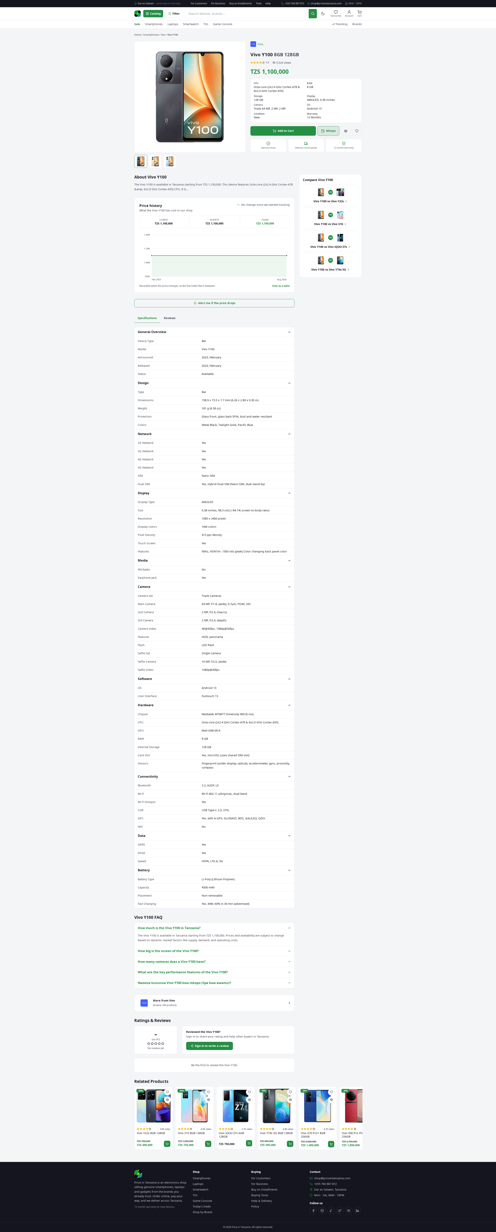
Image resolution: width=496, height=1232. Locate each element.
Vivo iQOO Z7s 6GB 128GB (231, 1134)
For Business (218, 3)
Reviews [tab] (169, 318)
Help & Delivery (261, 1201)
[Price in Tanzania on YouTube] (348, 1210)
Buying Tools (259, 1195)
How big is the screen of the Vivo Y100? (168, 951)
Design (143, 383)
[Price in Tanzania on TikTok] (331, 1210)
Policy (255, 1206)
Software (145, 678)
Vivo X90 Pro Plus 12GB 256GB (357, 1134)
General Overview (152, 332)
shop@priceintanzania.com (326, 3)
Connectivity (148, 776)
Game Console (222, 24)
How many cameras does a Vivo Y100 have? (172, 961)
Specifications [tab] (147, 318)
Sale (137, 24)
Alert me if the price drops (216, 303)
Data (141, 835)
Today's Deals (202, 1206)
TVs (205, 24)
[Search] (313, 13)
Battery (144, 870)
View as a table (281, 286)
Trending (341, 24)
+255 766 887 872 (294, 3)
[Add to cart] (167, 1144)
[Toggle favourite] (357, 131)
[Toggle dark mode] (323, 13)
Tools (259, 3)
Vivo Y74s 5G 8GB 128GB (276, 1133)
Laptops (173, 24)
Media (143, 560)
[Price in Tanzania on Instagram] (322, 1210)
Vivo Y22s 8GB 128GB (151, 1133)
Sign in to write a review (212, 1046)
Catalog (155, 13)
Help (268, 3)
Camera (144, 586)
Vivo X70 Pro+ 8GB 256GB (313, 1134)
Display (143, 493)
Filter (176, 13)
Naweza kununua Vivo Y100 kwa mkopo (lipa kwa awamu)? (184, 982)
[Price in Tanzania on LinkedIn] (357, 1210)
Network (145, 434)
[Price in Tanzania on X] (339, 1210)
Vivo (163, 34)
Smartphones (154, 24)
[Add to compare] (346, 131)
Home (137, 34)
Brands (357, 24)
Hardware (146, 705)
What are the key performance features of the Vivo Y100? (183, 972)
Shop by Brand (202, 1212)
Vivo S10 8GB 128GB (191, 1133)
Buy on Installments (240, 3)
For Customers (199, 3)
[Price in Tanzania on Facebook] (313, 1210)
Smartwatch (191, 24)
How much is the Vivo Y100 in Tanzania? (169, 928)
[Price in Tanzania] (137, 13)
